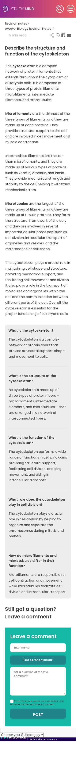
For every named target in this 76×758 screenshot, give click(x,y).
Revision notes (17, 23)
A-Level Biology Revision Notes (29, 28)
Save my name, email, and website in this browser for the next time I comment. (37, 703)
